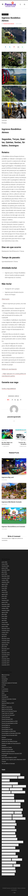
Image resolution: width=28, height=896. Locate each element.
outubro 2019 (5, 632)
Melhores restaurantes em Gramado (12, 809)
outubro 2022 (5, 580)
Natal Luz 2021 (17, 815)
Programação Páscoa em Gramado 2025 (12, 753)
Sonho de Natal (17, 859)
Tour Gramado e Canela (9, 862)
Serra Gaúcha (6, 859)
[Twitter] (9, 47)
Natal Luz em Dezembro (9, 824)
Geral (3, 693)
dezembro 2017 (6, 648)
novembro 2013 (5, 658)
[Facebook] (5, 47)
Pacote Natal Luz (6, 725)
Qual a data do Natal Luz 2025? (9, 757)
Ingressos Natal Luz (8, 798)
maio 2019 (4, 634)
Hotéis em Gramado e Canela (9, 699)
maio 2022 (4, 588)
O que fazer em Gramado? (8, 715)
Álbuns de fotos (5, 675)
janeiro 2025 (5, 568)
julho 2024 (4, 572)
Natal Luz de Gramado (7, 709)
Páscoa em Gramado (7, 739)
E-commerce (5, 689)
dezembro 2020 (6, 604)
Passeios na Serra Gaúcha (8, 751)
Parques (4, 737)
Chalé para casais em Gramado (9, 683)
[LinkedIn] (18, 399)
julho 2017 (4, 650)
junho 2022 (4, 586)
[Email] (18, 47)
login (13, 538)
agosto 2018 (5, 644)
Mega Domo (20, 801)
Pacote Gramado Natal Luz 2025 (10, 721)
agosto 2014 (5, 656)
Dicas (3, 687)
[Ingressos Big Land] (14, 466)
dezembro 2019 (6, 628)
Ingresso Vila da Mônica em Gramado (13, 526)
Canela (21, 777)
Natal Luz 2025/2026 (7, 707)
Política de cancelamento (9, 369)
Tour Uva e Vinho (7, 865)
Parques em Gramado (8, 847)
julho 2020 (4, 614)
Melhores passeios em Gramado (11, 806)
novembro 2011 (5, 662)
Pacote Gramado (6, 717)
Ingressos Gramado (8, 795)
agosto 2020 (5, 612)
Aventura (4, 677)
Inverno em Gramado (8, 801)
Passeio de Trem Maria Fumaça (9, 741)
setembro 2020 (5, 610)
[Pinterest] (14, 47)
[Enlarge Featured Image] (14, 35)
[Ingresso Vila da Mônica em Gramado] (14, 516)
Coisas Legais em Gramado (9, 783)
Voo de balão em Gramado (8, 763)
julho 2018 (4, 646)
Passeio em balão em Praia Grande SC (11, 743)
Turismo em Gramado (8, 868)
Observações (5, 299)
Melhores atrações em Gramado (11, 803)
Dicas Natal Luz (7, 786)
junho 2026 (4, 562)
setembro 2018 (5, 642)
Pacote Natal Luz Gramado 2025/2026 (11, 733)
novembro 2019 (5, 630)
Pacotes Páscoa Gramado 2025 (9, 735)
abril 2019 (4, 636)
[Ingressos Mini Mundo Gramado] (14, 491)
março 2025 (5, 564)
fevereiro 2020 (5, 624)
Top (14, 892)
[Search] (24, 4)
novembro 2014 (5, 654)
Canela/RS (4, 681)
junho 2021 (4, 596)
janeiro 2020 (5, 626)
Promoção (4, 755)
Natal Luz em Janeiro (8, 827)
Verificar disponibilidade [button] (9, 388)
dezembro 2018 (6, 638)
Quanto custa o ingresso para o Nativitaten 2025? (14, 759)
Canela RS (5, 780)
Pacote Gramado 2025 (7, 719)
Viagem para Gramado (8, 871)
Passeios (4, 745)
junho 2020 (4, 616)
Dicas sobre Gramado (19, 786)
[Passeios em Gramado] (10, 4)
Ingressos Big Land (8, 477)
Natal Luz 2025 (6, 818)
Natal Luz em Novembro (9, 830)
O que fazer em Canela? (8, 713)
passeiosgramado (8, 23)
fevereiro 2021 (5, 600)
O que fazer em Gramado (9, 839)
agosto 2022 (5, 584)
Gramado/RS (5, 697)
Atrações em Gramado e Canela (11, 774)
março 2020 (5, 622)
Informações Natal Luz (18, 792)
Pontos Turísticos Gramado (9, 856)
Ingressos (5, 14)
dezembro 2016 (6, 652)
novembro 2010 (5, 664)
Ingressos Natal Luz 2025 (8, 703)
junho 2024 (4, 574)
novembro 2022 (5, 578)
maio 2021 (4, 598)
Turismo (17, 865)
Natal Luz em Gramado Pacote (9, 711)
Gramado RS (6, 792)
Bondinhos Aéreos (13, 396)
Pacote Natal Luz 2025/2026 (9, 731)
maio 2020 (4, 618)
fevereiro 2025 (5, 566)
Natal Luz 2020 (6, 815)
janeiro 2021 (5, 602)
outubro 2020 (5, 608)
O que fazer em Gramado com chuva (12, 842)
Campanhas (5, 679)
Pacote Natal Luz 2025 (7, 729)
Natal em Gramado (7, 812)
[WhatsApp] (22, 47)
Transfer (4, 761)
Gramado (4, 695)
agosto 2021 (5, 594)
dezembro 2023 (6, 576)
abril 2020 (4, 620)
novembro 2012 (5, 660)
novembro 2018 (5, 640)
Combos (4, 685)
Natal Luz (4, 705)
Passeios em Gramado (7, 749)
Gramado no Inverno (16, 789)
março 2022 (5, 592)
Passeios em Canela (7, 747)
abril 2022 (4, 590)
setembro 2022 (5, 582)
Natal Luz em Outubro (8, 833)
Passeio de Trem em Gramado (10, 850)
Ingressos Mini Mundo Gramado (12, 502)
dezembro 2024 (6, 570)
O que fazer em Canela (9, 836)
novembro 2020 (5, 606)
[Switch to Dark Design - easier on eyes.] (20, 4)
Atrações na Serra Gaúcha (9, 777)
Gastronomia (5, 691)
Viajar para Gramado (8, 874)
